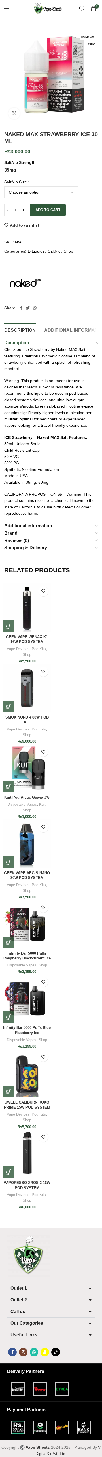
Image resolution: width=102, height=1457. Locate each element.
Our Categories (26, 1323)
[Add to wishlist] (43, 591)
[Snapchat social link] (45, 1352)
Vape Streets (38, 1447)
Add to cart (47, 210)
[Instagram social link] (23, 1352)
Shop (68, 251)
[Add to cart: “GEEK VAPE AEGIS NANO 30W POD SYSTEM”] (8, 862)
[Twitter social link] (27, 308)
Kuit (42, 805)
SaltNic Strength (20, 162)
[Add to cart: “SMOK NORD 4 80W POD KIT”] (8, 706)
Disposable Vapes (22, 805)
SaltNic (54, 251)
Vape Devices (18, 649)
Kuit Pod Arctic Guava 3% (27, 797)
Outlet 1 (18, 1288)
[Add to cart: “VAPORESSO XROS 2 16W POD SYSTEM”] (8, 1172)
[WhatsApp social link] (34, 308)
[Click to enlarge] (14, 113)
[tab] (20, 329)
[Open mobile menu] (6, 8)
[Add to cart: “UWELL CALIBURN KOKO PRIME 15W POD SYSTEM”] (8, 1091)
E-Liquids (36, 251)
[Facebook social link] (21, 308)
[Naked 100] (25, 282)
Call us (17, 1311)
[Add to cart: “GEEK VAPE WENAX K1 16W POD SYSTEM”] (8, 626)
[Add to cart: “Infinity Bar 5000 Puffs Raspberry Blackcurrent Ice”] (8, 942)
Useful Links (23, 1334)
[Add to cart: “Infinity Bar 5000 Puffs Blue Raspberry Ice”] (8, 1017)
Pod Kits (39, 649)
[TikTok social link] (55, 1352)
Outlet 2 (18, 1299)
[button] (51, 1288)
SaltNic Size (15, 182)
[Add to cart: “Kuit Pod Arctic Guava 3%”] (8, 786)
